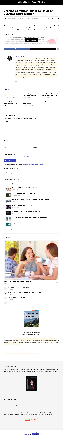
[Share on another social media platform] (58, 49)
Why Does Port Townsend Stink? (21, 223)
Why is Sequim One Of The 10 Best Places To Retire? (27, 211)
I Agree (35, 434)
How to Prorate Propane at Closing (22, 205)
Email (6, 147)
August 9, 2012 (46, 103)
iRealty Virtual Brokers (34, 2)
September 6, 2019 (27, 97)
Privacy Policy (26, 156)
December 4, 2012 (46, 97)
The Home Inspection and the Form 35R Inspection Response (29, 217)
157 (14, 107)
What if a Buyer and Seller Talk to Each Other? (25, 187)
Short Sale (9, 7)
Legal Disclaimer (55, 349)
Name (6, 140)
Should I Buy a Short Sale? (50, 102)
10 (14, 97)
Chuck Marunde (11, 18)
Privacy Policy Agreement (10, 154)
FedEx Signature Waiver (13, 229)
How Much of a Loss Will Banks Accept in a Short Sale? (11, 103)
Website (35, 147)
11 (52, 97)
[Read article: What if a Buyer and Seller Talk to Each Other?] (31, 260)
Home (5, 7)
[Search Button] (58, 2)
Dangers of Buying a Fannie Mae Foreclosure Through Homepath (30, 199)
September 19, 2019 (8, 97)
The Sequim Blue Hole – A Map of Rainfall (23, 193)
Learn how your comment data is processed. (32, 164)
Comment (7, 121)
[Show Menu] (4, 2)
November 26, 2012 (22, 18)
